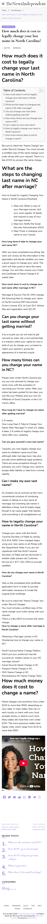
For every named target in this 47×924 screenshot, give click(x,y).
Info (40, 906)
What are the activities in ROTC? (25, 842)
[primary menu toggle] (3, 4)
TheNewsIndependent (26, 3)
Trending (13, 889)
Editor (7, 48)
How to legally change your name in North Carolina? (23, 130)
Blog (6, 888)
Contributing (8, 27)
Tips (33, 906)
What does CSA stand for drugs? (24, 872)
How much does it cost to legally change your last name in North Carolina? (21, 98)
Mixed (17, 909)
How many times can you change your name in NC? (23, 120)
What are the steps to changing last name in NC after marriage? (22, 106)
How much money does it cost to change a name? (21, 137)
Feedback (27, 909)
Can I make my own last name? (20, 125)
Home (6, 906)
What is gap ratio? (17, 865)
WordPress (32, 918)
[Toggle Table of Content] (39, 91)
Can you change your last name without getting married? (20, 113)
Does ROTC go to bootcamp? (23, 848)
